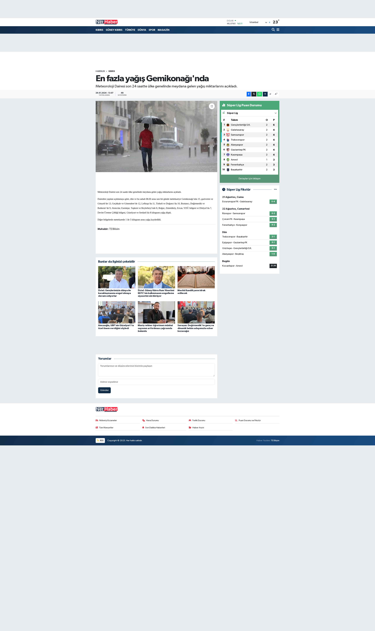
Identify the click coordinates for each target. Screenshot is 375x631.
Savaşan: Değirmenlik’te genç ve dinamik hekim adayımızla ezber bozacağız (196, 328)
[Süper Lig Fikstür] (275, 189)
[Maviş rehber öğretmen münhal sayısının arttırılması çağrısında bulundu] (156, 312)
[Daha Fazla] (265, 94)
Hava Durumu (152, 420)
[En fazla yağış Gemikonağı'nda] (156, 136)
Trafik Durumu (198, 420)
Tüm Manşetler (106, 428)
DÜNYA (142, 30)
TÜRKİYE (130, 30)
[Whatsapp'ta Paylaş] (259, 94)
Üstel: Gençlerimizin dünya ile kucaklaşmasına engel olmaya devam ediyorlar (114, 293)
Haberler (100, 71)
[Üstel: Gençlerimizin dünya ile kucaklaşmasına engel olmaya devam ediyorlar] (116, 277)
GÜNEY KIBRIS (114, 30)
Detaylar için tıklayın (249, 178)
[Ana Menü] (277, 30)
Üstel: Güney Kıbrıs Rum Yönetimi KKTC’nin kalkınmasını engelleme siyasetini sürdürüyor (156, 293)
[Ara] (273, 30)
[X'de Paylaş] (253, 94)
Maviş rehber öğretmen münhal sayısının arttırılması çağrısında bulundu (155, 328)
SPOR (152, 30)
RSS (102, 440)
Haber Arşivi (198, 428)
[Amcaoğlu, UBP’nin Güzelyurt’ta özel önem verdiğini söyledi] (116, 312)
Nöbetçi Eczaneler (108, 420)
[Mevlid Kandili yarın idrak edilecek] (196, 277)
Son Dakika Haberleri (155, 428)
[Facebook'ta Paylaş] (249, 94)
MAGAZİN (163, 30)
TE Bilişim (275, 440)
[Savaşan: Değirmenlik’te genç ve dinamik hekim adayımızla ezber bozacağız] (196, 312)
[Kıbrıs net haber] (107, 22)
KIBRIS (99, 30)
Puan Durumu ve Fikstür (250, 420)
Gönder (104, 390)
